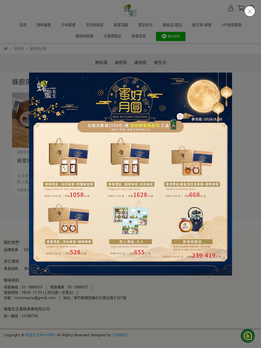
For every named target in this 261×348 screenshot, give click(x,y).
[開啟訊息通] (248, 336)
